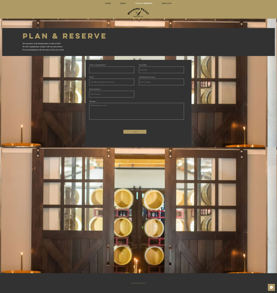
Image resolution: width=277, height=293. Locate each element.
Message (92, 101)
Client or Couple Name (97, 65)
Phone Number (94, 89)
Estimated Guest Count (147, 77)
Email (91, 77)
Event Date (143, 65)
